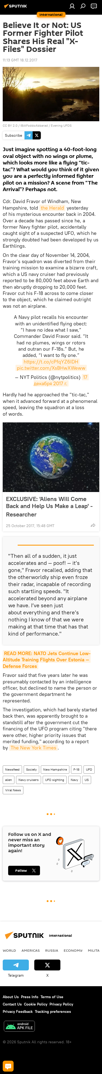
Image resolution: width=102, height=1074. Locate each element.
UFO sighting (54, 780)
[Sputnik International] (16, 8)
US (87, 780)
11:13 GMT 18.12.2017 (20, 60)
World (9, 950)
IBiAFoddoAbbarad (34, 125)
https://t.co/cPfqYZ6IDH (51, 362)
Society (31, 769)
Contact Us (12, 1004)
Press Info (29, 996)
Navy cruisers (28, 780)
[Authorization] (72, 6)
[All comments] (8, 1066)
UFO (89, 769)
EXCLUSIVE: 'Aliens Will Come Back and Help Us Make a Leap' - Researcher (49, 506)
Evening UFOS (61, 125)
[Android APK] (19, 1027)
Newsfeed (12, 769)
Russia (51, 950)
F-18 (76, 769)
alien (8, 780)
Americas (30, 950)
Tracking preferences (53, 1011)
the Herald (52, 208)
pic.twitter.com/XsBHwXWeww (51, 368)
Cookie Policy (35, 1004)
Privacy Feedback (18, 1011)
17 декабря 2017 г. (61, 380)
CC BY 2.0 (10, 125)
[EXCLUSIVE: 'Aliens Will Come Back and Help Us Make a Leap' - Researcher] (51, 457)
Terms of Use (52, 996)
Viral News (13, 790)
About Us (11, 996)
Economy (73, 950)
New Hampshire (55, 769)
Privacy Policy (61, 1004)
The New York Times (33, 748)
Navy (74, 780)
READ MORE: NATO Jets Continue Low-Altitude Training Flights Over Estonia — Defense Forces (47, 659)
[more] (93, 525)
